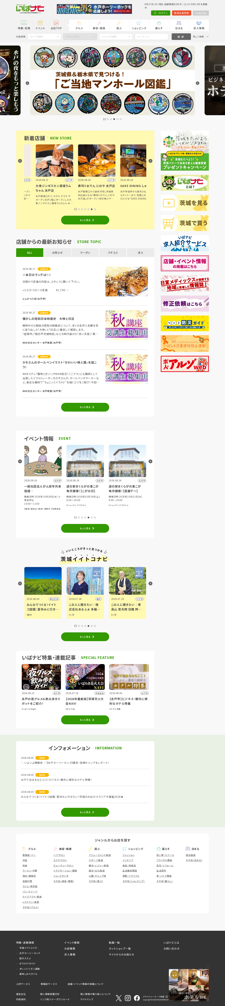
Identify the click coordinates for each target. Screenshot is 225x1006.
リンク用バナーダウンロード (55, 999)
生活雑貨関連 (130, 870)
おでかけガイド (27, 963)
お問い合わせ (172, 948)
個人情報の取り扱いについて (95, 994)
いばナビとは (171, 942)
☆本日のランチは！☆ (37, 275)
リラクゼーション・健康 (65, 870)
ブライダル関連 (164, 860)
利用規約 (21, 999)
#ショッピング (30, 505)
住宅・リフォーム (164, 865)
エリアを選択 (36, 36)
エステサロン (60, 860)
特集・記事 (24, 28)
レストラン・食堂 (31, 902)
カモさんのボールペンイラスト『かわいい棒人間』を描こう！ (60, 364)
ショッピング (139, 28)
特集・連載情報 (25, 942)
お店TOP (56, 28)
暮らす (159, 28)
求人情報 (198, 28)
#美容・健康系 (126, 505)
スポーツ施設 (96, 860)
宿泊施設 (191, 855)
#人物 (29, 614)
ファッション (129, 855)
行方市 (97, 599)
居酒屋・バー (29, 855)
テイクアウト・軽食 (32, 896)
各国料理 (27, 881)
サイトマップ (86, 999)
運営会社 (21, 994)
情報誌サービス (49, 984)
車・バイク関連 (164, 875)
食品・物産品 (129, 865)
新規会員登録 (181, 13)
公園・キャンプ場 (97, 875)
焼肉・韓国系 (29, 875)
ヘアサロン (59, 855)
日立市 (139, 599)
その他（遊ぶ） (96, 881)
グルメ (79, 28)
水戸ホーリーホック (29, 953)
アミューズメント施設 (100, 855)
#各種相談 (138, 505)
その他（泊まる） (194, 860)
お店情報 (69, 948)
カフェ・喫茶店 (30, 886)
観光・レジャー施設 (99, 865)
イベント (40, 28)
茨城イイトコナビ (28, 947)
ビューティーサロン (63, 865)
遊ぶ (119, 28)
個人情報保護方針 (50, 994)
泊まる (179, 28)
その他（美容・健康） (63, 881)
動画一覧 (114, 942)
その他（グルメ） (31, 907)
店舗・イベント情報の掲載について (86, 984)
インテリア (128, 860)
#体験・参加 (114, 505)
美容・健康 (99, 28)
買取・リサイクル (131, 875)
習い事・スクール (165, 855)
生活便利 (161, 870)
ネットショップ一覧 (120, 948)
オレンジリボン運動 (29, 968)
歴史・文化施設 (97, 870)
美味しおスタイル (28, 973)
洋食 (25, 860)
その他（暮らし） (164, 881)
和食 (25, 865)
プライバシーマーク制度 (154, 996)
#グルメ (40, 505)
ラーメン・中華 (30, 870)
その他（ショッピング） (134, 881)
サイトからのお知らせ (121, 954)
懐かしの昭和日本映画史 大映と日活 (48, 319)
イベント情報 (72, 942)
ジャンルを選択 (109, 36)
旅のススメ (25, 958)
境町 (56, 599)
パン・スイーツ (30, 891)
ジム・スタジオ (61, 875)
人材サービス (23, 984)
